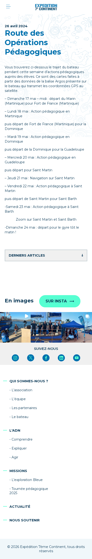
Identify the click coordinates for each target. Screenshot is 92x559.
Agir (15, 457)
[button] (15, 327)
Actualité (19, 506)
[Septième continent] (46, 7)
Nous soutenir (24, 520)
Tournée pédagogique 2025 (28, 491)
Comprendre (22, 439)
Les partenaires (24, 408)
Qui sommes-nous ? (28, 381)
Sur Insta (56, 301)
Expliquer (19, 448)
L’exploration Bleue (27, 480)
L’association (22, 390)
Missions (18, 471)
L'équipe (19, 399)
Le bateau (20, 417)
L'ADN (14, 430)
